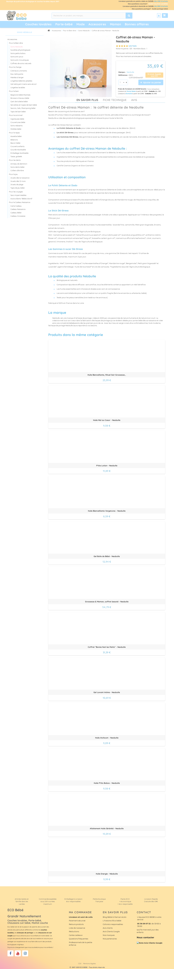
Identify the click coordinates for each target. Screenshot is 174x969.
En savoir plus (87, 100)
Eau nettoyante (16, 74)
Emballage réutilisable (19, 153)
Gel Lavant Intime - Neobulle (107, 692)
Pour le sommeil (15, 115)
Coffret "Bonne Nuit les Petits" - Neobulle (107, 647)
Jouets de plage (16, 184)
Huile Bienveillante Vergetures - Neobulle (106, 511)
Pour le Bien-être (16, 43)
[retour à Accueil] (49, 30)
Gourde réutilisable (18, 150)
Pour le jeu (13, 174)
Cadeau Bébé (15, 213)
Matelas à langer (17, 77)
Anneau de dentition (18, 164)
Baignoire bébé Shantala (20, 95)
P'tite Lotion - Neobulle (106, 465)
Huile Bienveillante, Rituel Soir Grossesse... (107, 375)
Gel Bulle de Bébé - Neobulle (107, 556)
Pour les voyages (16, 192)
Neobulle (130, 72)
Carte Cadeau (16, 206)
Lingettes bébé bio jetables (21, 81)
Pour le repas (14, 133)
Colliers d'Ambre (17, 170)
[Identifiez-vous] (159, 15)
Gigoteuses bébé (17, 119)
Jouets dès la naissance (19, 178)
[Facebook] (10, 953)
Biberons (14, 140)
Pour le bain (14, 91)
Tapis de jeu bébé (17, 188)
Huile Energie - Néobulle (107, 874)
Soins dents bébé (17, 167)
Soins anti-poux (16, 57)
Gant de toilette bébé (19, 102)
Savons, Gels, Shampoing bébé (22, 108)
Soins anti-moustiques (19, 60)
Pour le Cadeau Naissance (19, 202)
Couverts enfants (17, 146)
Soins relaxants (16, 126)
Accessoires (12, 39)
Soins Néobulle (16, 47)
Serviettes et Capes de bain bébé (23, 105)
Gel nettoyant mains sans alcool (23, 84)
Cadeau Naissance (17, 209)
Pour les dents (15, 160)
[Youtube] (18, 953)
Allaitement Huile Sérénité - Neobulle (107, 828)
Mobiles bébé (15, 129)
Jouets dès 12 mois (18, 181)
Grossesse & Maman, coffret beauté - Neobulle (106, 601)
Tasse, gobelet (16, 156)
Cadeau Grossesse (17, 216)
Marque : (122, 72)
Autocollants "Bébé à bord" (21, 199)
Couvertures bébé (17, 122)
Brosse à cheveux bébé (19, 98)
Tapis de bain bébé (18, 112)
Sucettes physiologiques (20, 50)
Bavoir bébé (15, 143)
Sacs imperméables (18, 195)
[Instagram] (25, 953)
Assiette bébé (15, 136)
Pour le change (15, 67)
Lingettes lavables (17, 88)
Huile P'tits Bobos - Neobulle (107, 783)
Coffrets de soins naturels (20, 63)
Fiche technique (114, 100)
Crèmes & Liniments (18, 71)
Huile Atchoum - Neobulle (106, 738)
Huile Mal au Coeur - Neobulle (106, 420)
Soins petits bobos (17, 53)
